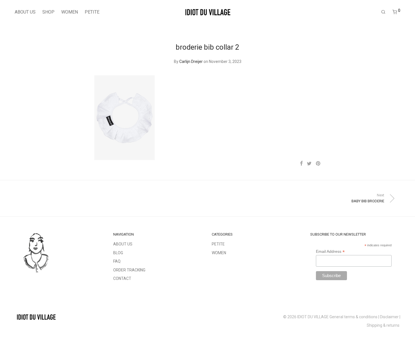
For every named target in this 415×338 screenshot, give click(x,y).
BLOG (118, 253)
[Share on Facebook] (301, 163)
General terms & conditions (353, 317)
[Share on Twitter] (309, 163)
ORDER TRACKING (129, 270)
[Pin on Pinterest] (318, 163)
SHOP (48, 12)
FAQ (117, 261)
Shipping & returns (383, 325)
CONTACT (122, 278)
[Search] (383, 12)
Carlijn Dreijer (191, 61)
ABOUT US (25, 12)
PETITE (92, 12)
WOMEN (69, 12)
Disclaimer (389, 317)
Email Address (330, 251)
